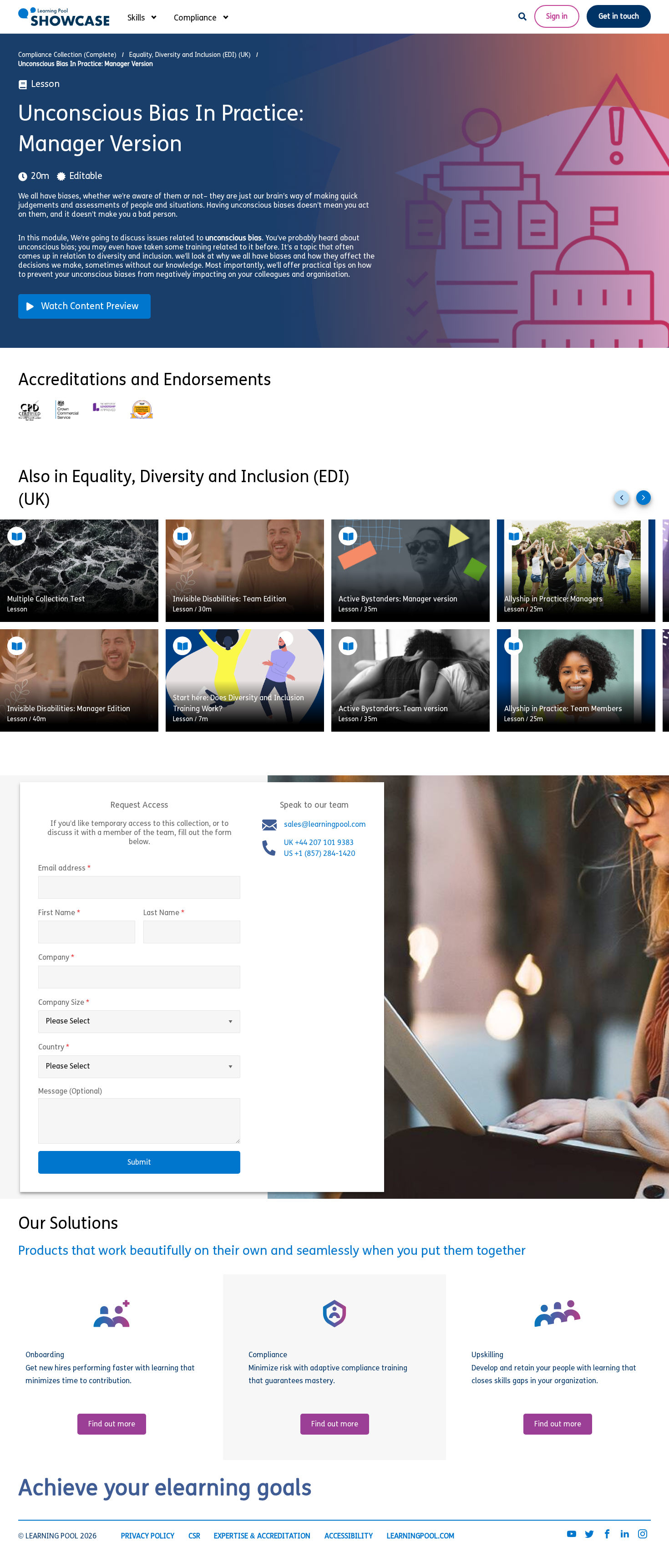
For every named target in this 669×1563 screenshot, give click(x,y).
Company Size (82, 1003)
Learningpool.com (420, 1536)
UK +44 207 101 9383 (319, 843)
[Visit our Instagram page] (642, 1534)
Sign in (557, 16)
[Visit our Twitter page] (589, 1534)
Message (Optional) (70, 1091)
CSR (194, 1536)
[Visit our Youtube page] (571, 1534)
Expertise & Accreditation (262, 1536)
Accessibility (348, 1536)
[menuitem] (141, 16)
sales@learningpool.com (325, 825)
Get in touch (618, 16)
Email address (83, 869)
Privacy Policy (147, 1536)
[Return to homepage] (63, 16)
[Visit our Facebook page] (607, 1534)
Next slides (647, 501)
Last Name (183, 913)
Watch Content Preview (90, 306)
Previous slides (625, 501)
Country (72, 1048)
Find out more (111, 1424)
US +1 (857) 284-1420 (319, 854)
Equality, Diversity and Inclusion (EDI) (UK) (190, 55)
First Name (78, 913)
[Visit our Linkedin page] (625, 1534)
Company (75, 958)
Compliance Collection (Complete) (67, 55)
